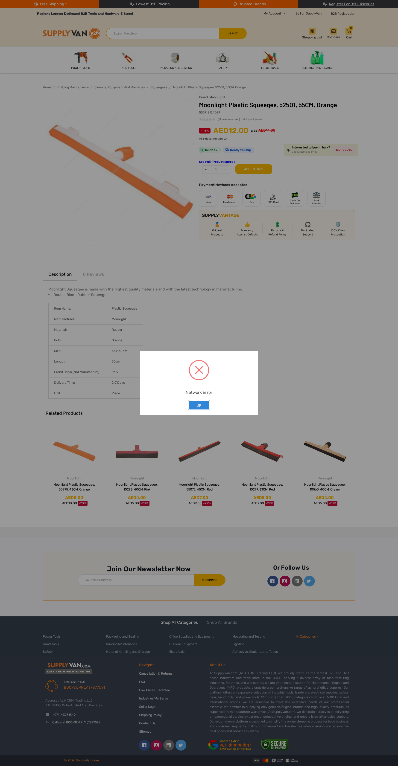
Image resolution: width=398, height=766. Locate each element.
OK (199, 405)
